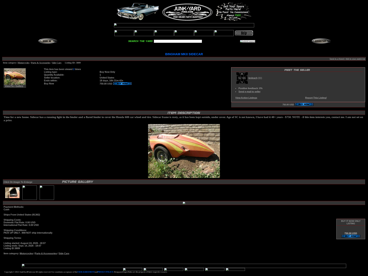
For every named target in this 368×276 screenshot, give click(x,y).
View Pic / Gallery (14, 86)
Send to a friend (337, 59)
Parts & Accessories (40, 63)
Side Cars (56, 63)
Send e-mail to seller (249, 91)
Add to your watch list (355, 59)
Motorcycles (23, 63)
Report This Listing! (316, 98)
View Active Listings (246, 98)
